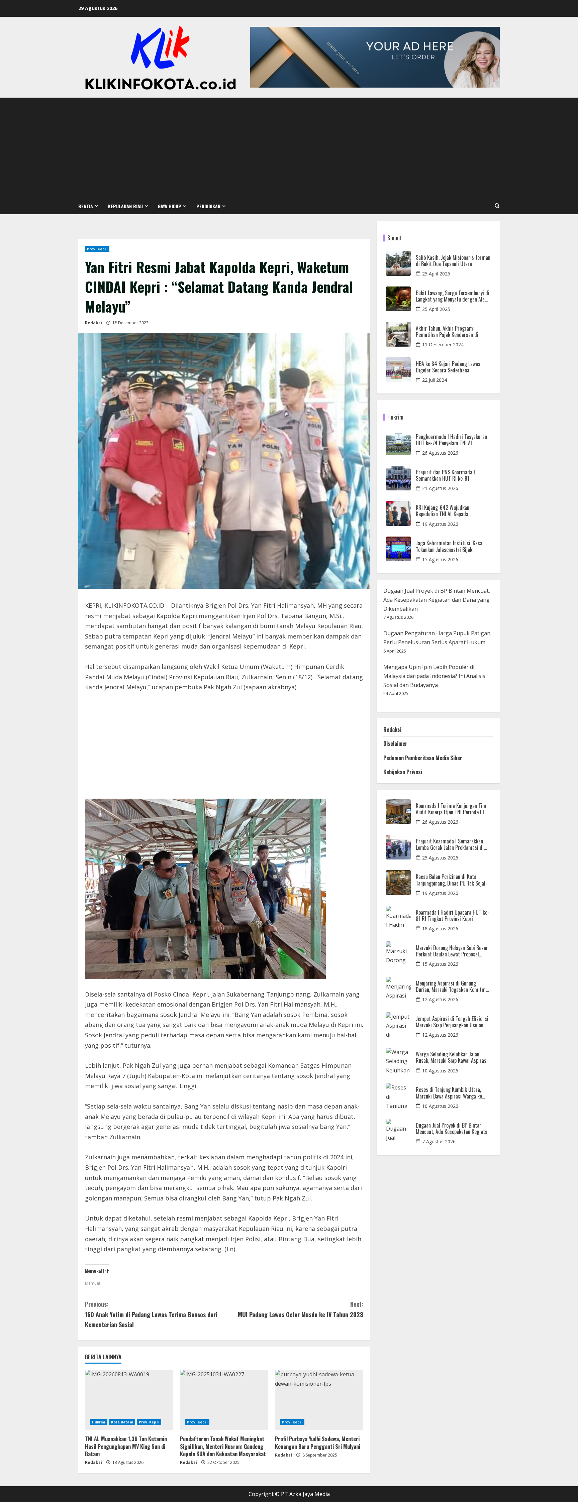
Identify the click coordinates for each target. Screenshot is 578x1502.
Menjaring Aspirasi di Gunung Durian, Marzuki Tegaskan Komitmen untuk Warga (453, 986)
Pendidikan (208, 206)
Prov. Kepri (97, 249)
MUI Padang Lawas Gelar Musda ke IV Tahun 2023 (300, 1309)
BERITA (85, 206)
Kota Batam (122, 1422)
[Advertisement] (289, 148)
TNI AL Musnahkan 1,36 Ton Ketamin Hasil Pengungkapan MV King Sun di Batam (126, 1446)
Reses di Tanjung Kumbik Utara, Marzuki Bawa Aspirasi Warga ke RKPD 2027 (449, 1092)
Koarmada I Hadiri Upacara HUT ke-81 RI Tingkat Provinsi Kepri (452, 915)
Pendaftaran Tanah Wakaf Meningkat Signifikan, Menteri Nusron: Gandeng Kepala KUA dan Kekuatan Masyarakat (223, 1446)
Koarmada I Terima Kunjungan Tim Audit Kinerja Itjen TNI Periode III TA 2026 (453, 809)
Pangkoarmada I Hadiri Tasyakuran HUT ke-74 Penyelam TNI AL (451, 440)
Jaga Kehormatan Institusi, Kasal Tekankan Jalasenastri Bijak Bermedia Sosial (450, 546)
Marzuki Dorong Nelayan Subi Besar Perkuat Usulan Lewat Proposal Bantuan (452, 951)
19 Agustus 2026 (440, 524)
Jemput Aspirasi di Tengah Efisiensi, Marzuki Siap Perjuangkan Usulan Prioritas (452, 1022)
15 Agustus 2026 (440, 559)
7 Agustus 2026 (439, 1141)
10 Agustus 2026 (440, 1070)
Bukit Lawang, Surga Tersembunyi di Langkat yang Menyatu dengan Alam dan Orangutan (452, 296)
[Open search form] (497, 206)
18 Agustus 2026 (440, 928)
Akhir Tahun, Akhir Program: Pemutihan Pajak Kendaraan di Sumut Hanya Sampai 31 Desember (451, 331)
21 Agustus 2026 (440, 488)
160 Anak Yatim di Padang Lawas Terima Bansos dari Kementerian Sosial (151, 1314)
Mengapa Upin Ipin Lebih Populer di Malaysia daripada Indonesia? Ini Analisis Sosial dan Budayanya (434, 676)
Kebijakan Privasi (402, 772)
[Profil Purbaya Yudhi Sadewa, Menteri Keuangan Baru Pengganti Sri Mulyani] (319, 1400)
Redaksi (93, 323)
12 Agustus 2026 (440, 999)
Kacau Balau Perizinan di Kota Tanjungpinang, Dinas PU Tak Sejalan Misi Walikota (453, 880)
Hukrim (98, 1422)
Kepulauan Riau (125, 206)
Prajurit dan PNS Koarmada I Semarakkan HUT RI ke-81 (445, 475)
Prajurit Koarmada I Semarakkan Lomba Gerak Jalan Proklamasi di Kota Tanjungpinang (450, 844)
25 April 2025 (436, 273)
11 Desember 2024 (443, 344)
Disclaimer (395, 743)
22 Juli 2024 (434, 380)
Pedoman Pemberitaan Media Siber (422, 758)
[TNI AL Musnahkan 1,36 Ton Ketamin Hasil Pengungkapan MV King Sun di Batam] (129, 1400)
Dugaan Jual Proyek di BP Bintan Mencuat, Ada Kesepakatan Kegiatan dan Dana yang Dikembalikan (436, 599)
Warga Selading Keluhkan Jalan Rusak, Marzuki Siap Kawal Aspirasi (452, 1057)
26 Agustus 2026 (440, 453)
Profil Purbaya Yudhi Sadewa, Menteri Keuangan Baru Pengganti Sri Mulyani (317, 1442)
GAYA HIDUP (169, 206)
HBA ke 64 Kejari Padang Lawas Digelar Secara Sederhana (448, 367)
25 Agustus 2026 (440, 857)
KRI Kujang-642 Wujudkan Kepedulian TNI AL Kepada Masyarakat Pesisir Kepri (442, 510)
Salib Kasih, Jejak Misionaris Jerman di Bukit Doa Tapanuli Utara (453, 260)
